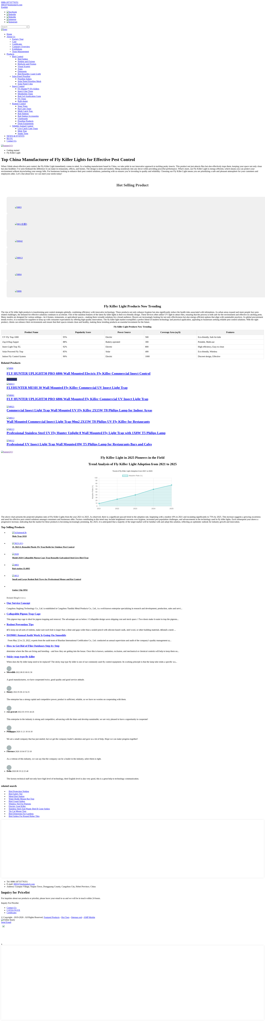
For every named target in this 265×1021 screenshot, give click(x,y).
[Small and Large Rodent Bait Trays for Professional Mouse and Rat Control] (15, 575)
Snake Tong (23, 133)
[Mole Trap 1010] (19, 532)
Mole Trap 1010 (19, 536)
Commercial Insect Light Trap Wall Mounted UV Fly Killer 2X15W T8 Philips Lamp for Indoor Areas (79, 410)
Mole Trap (22, 131)
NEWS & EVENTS (15, 136)
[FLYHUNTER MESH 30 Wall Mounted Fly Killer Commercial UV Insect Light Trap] (10, 384)
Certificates (17, 44)
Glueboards (23, 118)
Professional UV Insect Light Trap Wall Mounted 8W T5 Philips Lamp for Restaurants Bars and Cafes (79, 444)
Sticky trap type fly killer (21, 656)
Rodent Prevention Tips (20, 624)
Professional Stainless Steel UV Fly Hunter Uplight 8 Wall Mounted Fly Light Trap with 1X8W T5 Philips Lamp (86, 433)
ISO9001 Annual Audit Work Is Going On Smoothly (36, 635)
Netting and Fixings (26, 61)
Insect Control (18, 86)
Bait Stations (23, 113)
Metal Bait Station (16, 796)
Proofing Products (25, 121)
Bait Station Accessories (28, 116)
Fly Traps (22, 99)
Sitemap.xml (76, 917)
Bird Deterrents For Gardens (21, 814)
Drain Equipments (26, 123)
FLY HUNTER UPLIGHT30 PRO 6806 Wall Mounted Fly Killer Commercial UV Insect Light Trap (77, 399)
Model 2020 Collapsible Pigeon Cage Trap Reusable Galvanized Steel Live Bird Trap (50, 558)
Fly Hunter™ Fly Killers (28, 89)
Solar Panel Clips (25, 84)
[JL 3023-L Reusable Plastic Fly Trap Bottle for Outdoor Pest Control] (17, 543)
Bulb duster (23, 101)
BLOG (10, 138)
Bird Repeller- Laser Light (29, 74)
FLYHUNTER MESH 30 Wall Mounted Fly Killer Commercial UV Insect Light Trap (67, 387)
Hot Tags (65, 917)
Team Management (20, 51)
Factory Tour (17, 39)
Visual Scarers (24, 66)
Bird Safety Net (15, 794)
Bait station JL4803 (21, 568)
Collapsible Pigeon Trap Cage (23, 613)
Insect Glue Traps (25, 91)
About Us (11, 36)
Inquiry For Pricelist (9, 903)
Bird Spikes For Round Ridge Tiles (24, 816)
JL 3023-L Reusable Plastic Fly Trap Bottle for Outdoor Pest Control (43, 547)
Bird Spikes (23, 59)
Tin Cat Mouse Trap (17, 811)
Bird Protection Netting (19, 791)
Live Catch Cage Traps (28, 128)
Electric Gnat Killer (17, 806)
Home (9, 34)
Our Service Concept (18, 603)
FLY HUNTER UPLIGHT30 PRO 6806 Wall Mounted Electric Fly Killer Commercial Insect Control (78, 373)
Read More (12, 379)
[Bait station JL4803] (15, 565)
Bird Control (17, 56)
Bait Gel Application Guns (29, 96)
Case (14, 41)
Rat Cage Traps (24, 108)
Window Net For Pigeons (20, 804)
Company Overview (21, 46)
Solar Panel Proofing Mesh (29, 81)
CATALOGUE (13, 910)
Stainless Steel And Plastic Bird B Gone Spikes (29, 809)
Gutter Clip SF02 (20, 590)
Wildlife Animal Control (22, 126)
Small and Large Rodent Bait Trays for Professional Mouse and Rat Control (46, 579)
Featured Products (51, 917)
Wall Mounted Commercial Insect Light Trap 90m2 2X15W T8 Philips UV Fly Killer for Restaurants (78, 421)
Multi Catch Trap (25, 111)
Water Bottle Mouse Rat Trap (21, 799)
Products (10, 54)
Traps (20, 69)
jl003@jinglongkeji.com (24, 884)
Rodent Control (19, 104)
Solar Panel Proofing (21, 76)
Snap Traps (22, 106)
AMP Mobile (89, 917)
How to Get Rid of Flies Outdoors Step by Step (33, 645)
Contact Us (11, 141)
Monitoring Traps (25, 94)
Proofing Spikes (25, 79)
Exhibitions (17, 49)
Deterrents (22, 71)
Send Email (6, 922)
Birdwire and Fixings (27, 64)
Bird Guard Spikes (17, 801)
